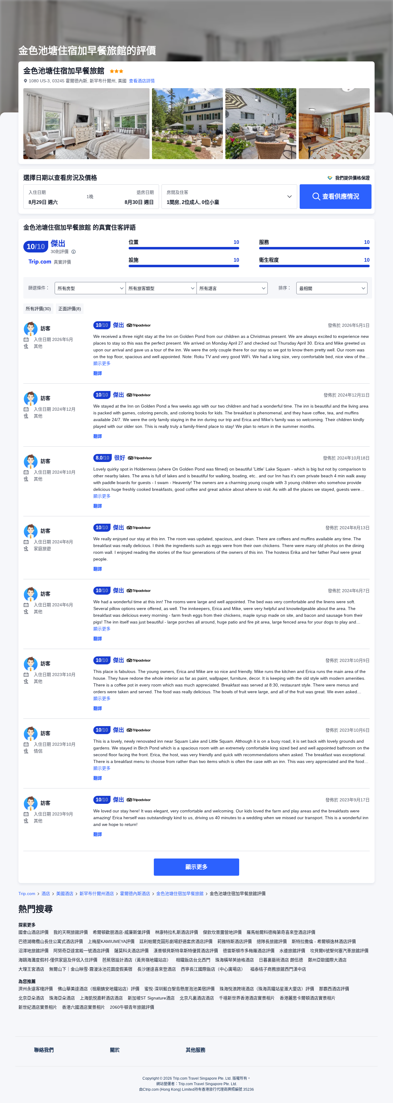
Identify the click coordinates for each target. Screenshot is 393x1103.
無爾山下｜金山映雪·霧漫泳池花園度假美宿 (90, 969)
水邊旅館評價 (292, 950)
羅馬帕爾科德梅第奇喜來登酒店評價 (281, 932)
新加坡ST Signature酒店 (151, 997)
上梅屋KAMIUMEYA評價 (111, 941)
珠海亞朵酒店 (62, 997)
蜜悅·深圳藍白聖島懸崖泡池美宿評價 (179, 988)
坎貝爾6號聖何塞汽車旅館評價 (339, 950)
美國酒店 (64, 893)
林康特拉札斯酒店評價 (176, 932)
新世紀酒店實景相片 (37, 1007)
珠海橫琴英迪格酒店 (234, 959)
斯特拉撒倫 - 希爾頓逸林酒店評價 (324, 941)
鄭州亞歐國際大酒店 (327, 959)
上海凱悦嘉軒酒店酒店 (101, 997)
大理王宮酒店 (31, 969)
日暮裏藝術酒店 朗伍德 (281, 959)
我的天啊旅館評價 (70, 932)
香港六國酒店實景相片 (83, 1007)
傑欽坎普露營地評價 (222, 932)
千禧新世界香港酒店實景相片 (247, 997)
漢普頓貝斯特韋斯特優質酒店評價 (186, 950)
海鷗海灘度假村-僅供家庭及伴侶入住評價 (57, 959)
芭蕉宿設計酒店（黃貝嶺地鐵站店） (136, 959)
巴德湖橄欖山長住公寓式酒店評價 (50, 941)
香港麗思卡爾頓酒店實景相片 (308, 997)
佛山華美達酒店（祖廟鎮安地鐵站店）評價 (98, 988)
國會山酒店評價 (33, 932)
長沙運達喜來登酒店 (156, 969)
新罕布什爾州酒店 (97, 893)
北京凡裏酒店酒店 (197, 997)
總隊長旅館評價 (272, 941)
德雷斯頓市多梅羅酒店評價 (248, 950)
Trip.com (26, 893)
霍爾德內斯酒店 (135, 893)
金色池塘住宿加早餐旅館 (180, 893)
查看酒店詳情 (142, 80)
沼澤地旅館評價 (33, 950)
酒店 (45, 893)
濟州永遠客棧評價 (35, 988)
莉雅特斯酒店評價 (234, 941)
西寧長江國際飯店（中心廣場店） (213, 969)
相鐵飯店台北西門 (193, 959)
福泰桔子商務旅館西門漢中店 (278, 969)
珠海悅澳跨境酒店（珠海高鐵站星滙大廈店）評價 (267, 988)
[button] (351, 10)
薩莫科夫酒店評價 (131, 950)
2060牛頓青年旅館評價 (132, 1007)
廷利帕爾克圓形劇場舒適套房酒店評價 (175, 941)
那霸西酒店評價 (334, 988)
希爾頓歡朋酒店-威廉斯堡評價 (121, 932)
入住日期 (37, 192)
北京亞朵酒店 (31, 997)
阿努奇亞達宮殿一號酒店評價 (81, 950)
